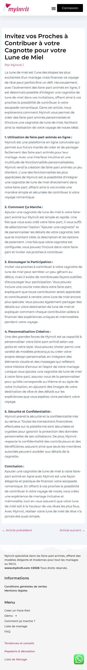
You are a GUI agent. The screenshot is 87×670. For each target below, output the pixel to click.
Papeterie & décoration (19, 651)
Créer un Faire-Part (17, 610)
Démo (8, 615)
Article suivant (72, 530)
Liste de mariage (15, 626)
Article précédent (17, 530)
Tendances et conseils (19, 643)
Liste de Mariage (15, 659)
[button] (53, 8)
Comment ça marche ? (19, 621)
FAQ (7, 631)
